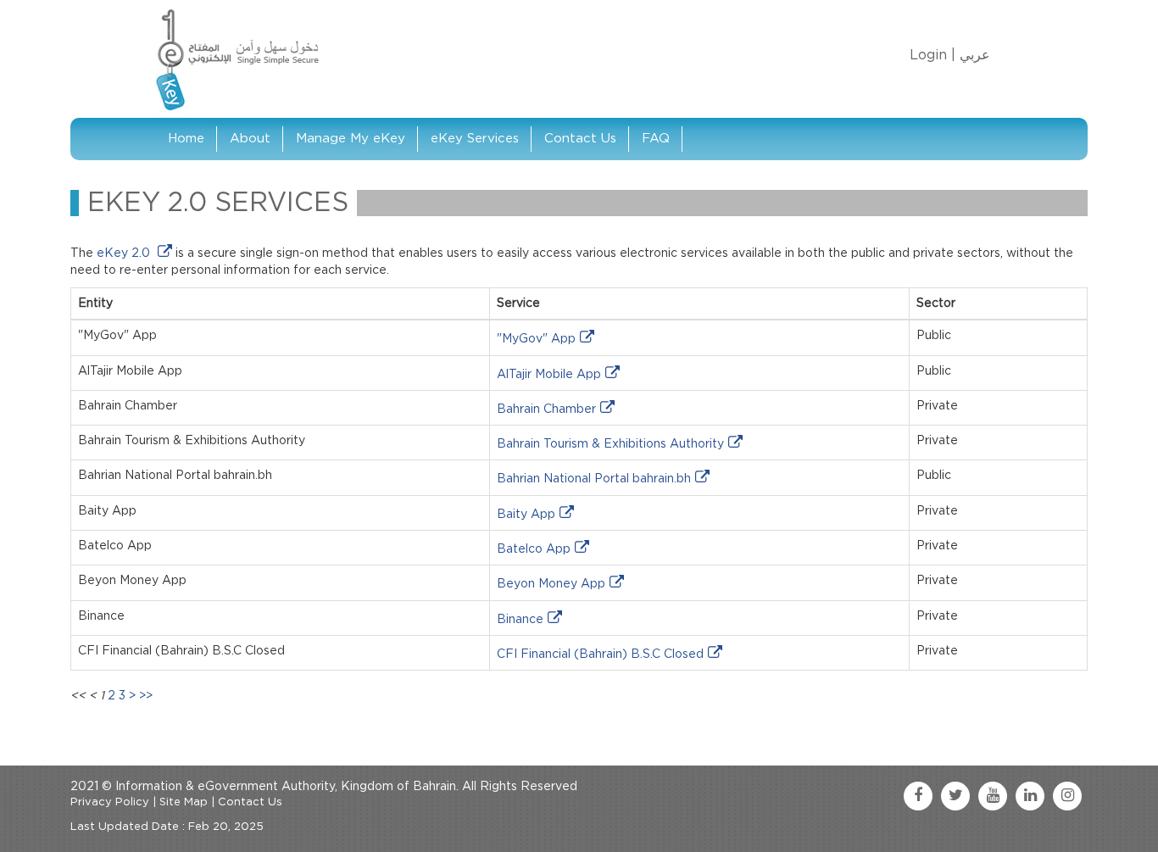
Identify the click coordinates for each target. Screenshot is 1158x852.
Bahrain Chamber (546, 409)
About (250, 138)
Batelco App (534, 549)
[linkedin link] (1030, 796)
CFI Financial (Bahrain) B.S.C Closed (600, 654)
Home (186, 138)
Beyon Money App (551, 584)
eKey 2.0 (125, 253)
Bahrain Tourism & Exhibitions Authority (610, 444)
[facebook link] (918, 796)
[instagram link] (1067, 796)
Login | (932, 55)
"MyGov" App (536, 339)
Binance (520, 620)
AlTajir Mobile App (549, 375)
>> (146, 696)
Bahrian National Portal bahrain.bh (594, 479)
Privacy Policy (109, 802)
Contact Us (580, 138)
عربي (975, 55)
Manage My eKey (350, 138)
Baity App (526, 515)
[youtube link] (992, 796)
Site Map (183, 802)
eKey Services (475, 138)
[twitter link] (955, 796)
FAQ (656, 138)
